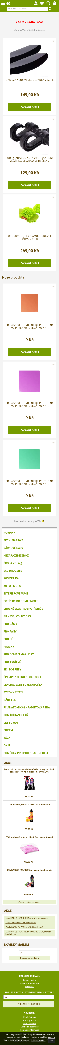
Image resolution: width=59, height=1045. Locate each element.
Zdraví (8, 730)
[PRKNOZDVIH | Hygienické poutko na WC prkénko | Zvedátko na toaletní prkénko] (29, 303)
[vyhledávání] (50, 4)
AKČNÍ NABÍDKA (13, 540)
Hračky (8, 646)
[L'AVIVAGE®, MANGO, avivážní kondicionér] (29, 816)
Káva (6, 738)
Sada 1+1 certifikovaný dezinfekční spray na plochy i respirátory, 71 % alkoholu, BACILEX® (30, 770)
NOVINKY (9, 532)
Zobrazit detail (29, 107)
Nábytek (9, 700)
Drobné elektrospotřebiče (23, 608)
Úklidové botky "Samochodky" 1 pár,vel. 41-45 (29, 237)
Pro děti (9, 639)
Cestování (10, 722)
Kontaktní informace (29, 1030)
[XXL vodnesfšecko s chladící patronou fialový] (29, 848)
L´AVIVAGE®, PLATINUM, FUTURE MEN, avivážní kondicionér (28, 933)
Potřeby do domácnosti (21, 601)
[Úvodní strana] (9, 4)
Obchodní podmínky (29, 1027)
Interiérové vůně (15, 593)
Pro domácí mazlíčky (18, 654)
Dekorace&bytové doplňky (23, 684)
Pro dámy (10, 624)
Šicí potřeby (12, 669)
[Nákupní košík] (56, 4)
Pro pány (10, 631)
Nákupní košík (29, 1023)
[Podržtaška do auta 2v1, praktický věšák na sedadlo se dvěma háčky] (29, 136)
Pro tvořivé (12, 662)
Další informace (38, 1040)
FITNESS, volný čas (17, 616)
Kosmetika (11, 578)
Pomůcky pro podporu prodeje (26, 753)
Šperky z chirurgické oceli (22, 677)
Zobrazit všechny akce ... (29, 902)
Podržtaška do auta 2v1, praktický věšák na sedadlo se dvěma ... (29, 159)
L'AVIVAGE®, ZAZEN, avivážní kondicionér (24, 927)
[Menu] (3, 3)
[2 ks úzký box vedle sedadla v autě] (29, 58)
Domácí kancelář (15, 715)
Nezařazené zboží (16, 555)
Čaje (6, 745)
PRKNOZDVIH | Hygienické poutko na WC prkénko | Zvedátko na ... (29, 326)
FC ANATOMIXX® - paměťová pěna (26, 707)
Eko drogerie (12, 570)
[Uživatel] (43, 4)
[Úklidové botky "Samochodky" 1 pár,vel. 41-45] (29, 214)
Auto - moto (12, 586)
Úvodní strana (29, 1017)
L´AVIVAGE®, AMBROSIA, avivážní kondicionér (26, 918)
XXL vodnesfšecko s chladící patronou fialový (29, 837)
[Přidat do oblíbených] (53, 41)
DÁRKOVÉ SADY (13, 548)
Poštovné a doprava (29, 983)
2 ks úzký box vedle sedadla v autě (30, 80)
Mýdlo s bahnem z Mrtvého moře (20, 922)
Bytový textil (13, 692)
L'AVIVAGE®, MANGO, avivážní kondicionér (30, 804)
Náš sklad (29, 986)
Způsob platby (29, 980)
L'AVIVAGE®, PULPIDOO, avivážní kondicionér (29, 870)
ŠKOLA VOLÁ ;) (12, 563)
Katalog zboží (29, 1020)
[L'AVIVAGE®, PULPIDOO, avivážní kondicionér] (29, 881)
